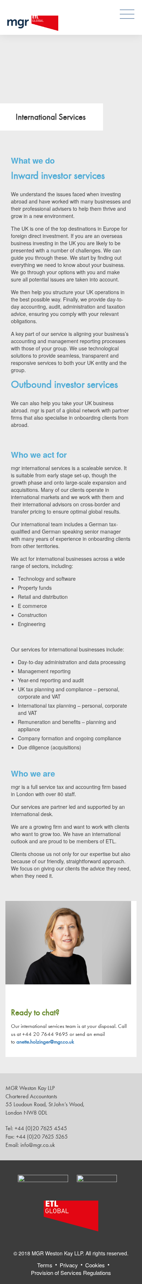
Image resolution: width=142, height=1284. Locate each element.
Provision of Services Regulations (71, 1272)
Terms (44, 1265)
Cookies (95, 1265)
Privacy (69, 1265)
